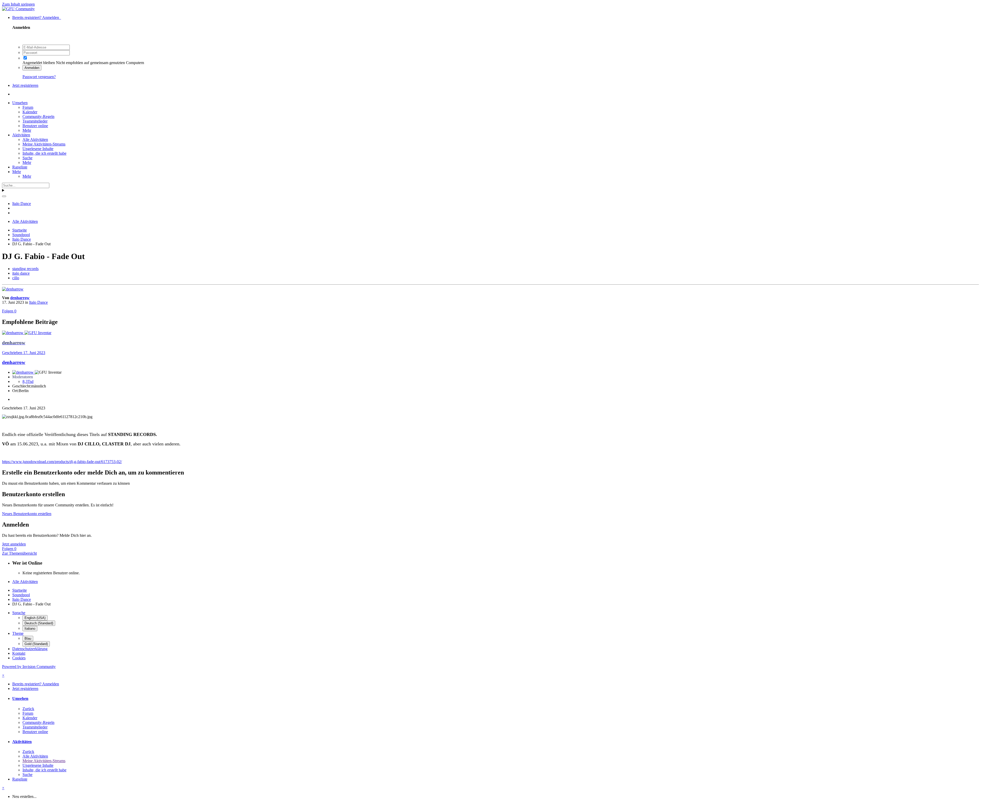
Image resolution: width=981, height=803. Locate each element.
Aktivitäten (21, 135)
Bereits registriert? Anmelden (36, 17)
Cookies (19, 658)
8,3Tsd (27, 381)
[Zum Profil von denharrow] (13, 289)
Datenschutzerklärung (30, 649)
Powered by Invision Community (29, 666)
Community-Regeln (38, 116)
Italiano (30, 628)
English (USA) (35, 618)
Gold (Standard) (36, 644)
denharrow (20, 298)
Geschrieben (23, 352)
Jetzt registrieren (25, 85)
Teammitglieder (35, 121)
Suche (27, 158)
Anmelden (32, 68)
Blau (28, 638)
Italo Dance (38, 302)
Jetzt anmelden (14, 544)
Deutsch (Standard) (39, 623)
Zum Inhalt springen (18, 4)
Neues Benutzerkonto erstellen (26, 514)
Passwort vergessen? (39, 77)
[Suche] (4, 196)
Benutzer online (35, 126)
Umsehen (20, 103)
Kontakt (18, 653)
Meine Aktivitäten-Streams (43, 144)
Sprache (18, 613)
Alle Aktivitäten (35, 139)
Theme (18, 633)
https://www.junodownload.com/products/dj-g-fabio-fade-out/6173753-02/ (62, 461)
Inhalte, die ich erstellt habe (44, 153)
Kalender (29, 112)
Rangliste (19, 167)
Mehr (26, 130)
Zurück (28, 709)
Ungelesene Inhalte (37, 149)
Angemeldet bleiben (38, 62)
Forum (27, 107)
